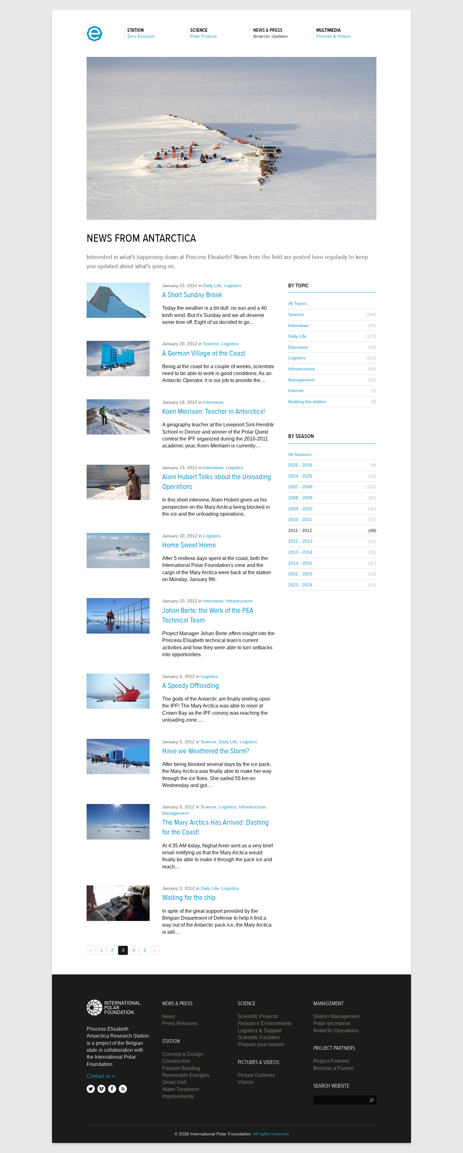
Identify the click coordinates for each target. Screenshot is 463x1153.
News (168, 1016)
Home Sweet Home (189, 545)
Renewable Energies (185, 1075)
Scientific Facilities (259, 1037)
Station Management (336, 1016)
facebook (112, 1089)
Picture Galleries (256, 1075)
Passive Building (181, 1068)
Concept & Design (182, 1054)
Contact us (99, 1076)
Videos (246, 1082)
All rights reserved (271, 1133)
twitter (91, 1089)
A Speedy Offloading (190, 685)
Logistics (232, 285)
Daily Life (212, 285)
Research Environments (265, 1023)
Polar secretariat (331, 1023)
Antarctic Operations (336, 1030)
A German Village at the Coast (203, 353)
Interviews (213, 402)
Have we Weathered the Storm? (205, 751)
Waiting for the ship (188, 897)
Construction (176, 1061)
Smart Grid (174, 1082)
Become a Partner (333, 1068)
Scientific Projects (258, 1016)
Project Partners (331, 1061)
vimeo (101, 1089)
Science (211, 343)
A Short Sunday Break (192, 295)
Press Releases (180, 1023)
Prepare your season (261, 1044)
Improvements (178, 1096)
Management (175, 813)
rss (123, 1089)
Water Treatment (180, 1089)
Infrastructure (239, 600)
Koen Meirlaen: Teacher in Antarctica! (213, 411)
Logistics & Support (259, 1030)
